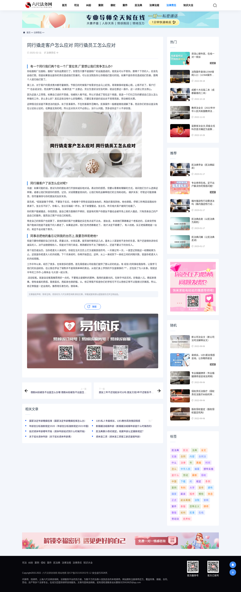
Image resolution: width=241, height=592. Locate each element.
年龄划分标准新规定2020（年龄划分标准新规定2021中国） (59, 426)
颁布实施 (208, 469)
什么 (174, 462)
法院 (197, 500)
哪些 (201, 494)
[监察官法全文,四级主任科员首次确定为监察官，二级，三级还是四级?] (180, 130)
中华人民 (186, 469)
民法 (185, 450)
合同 (183, 456)
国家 (174, 494)
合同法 (202, 456)
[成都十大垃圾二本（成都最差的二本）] (180, 94)
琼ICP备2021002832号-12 (79, 573)
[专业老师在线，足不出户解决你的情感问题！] (180, 187)
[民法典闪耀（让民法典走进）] (180, 241)
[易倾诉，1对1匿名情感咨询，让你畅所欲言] (180, 359)
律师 (206, 506)
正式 (174, 500)
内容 (192, 456)
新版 (183, 506)
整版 (174, 512)
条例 (207, 481)
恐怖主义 (195, 506)
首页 (64, 5)
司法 (76, 5)
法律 (183, 462)
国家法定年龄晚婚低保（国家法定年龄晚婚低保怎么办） (58, 421)
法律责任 (171, 5)
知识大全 (188, 5)
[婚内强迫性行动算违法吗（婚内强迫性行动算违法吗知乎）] (180, 205)
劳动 (185, 475)
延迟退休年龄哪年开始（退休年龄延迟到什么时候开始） (58, 431)
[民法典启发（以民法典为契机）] (180, 223)
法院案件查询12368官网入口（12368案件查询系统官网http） (202, 74)
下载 (183, 481)
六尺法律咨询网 (49, 573)
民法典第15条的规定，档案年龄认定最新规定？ (120, 431)
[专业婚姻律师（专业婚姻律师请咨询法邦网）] (180, 377)
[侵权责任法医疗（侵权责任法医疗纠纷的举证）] (180, 395)
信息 (210, 494)
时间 (207, 462)
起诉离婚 (186, 500)
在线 (201, 512)
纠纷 (88, 5)
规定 (198, 481)
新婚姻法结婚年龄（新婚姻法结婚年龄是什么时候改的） (124, 426)
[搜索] (215, 5)
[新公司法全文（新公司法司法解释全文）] (180, 341)
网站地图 (62, 573)
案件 (125, 5)
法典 (194, 450)
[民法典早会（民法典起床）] (180, 169)
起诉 (183, 494)
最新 (194, 475)
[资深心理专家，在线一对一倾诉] (180, 58)
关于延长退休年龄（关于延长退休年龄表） (51, 436)
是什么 (175, 475)
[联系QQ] (233, 564)
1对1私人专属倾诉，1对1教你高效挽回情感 (118, 421)
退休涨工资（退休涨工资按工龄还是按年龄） (119, 436)
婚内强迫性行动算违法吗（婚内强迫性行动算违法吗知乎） (202, 204)
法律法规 (154, 5)
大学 (192, 487)
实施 (174, 456)
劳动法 (175, 518)
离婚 (198, 462)
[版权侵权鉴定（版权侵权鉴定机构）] (180, 413)
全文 (203, 450)
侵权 (112, 5)
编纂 (197, 469)
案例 (100, 5)
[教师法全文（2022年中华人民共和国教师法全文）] (180, 112)
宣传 (201, 487)
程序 (192, 494)
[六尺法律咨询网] (39, 5)
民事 (192, 512)
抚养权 (187, 518)
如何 (183, 512)
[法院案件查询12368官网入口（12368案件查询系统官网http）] (180, 76)
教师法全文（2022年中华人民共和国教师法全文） (203, 111)
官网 (206, 500)
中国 (174, 481)
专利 (183, 487)
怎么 (174, 469)
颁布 (210, 487)
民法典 (138, 5)
